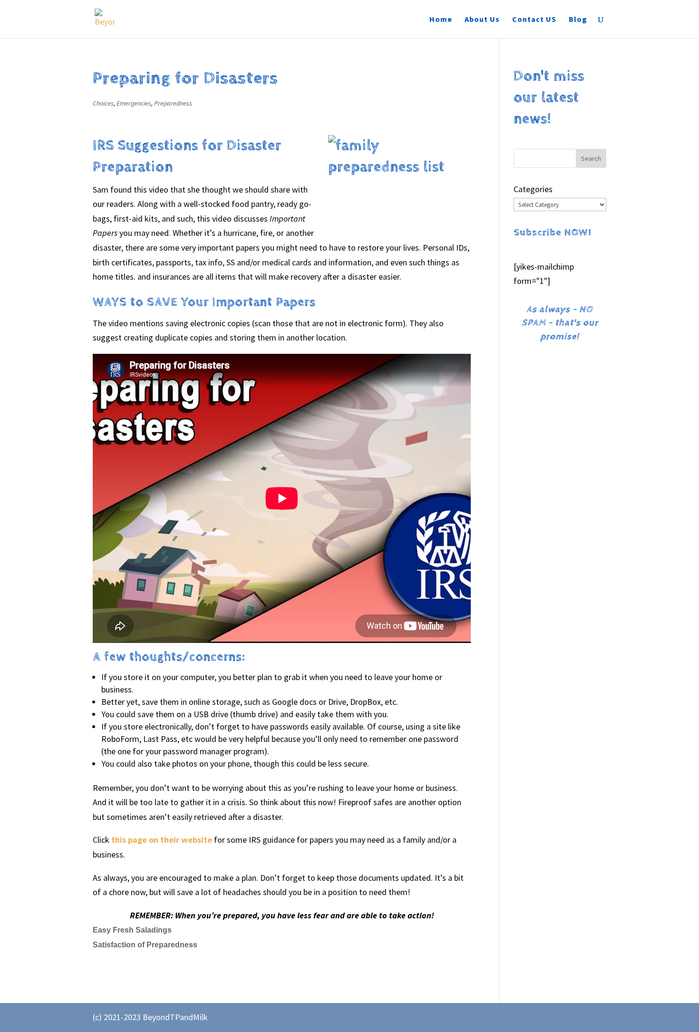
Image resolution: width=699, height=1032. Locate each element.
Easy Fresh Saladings (132, 930)
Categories (533, 189)
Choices (103, 103)
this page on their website (161, 839)
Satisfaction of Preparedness (145, 945)
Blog (578, 20)
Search (591, 158)
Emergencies (133, 103)
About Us (482, 20)
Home (440, 20)
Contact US (534, 20)
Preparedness (173, 103)
